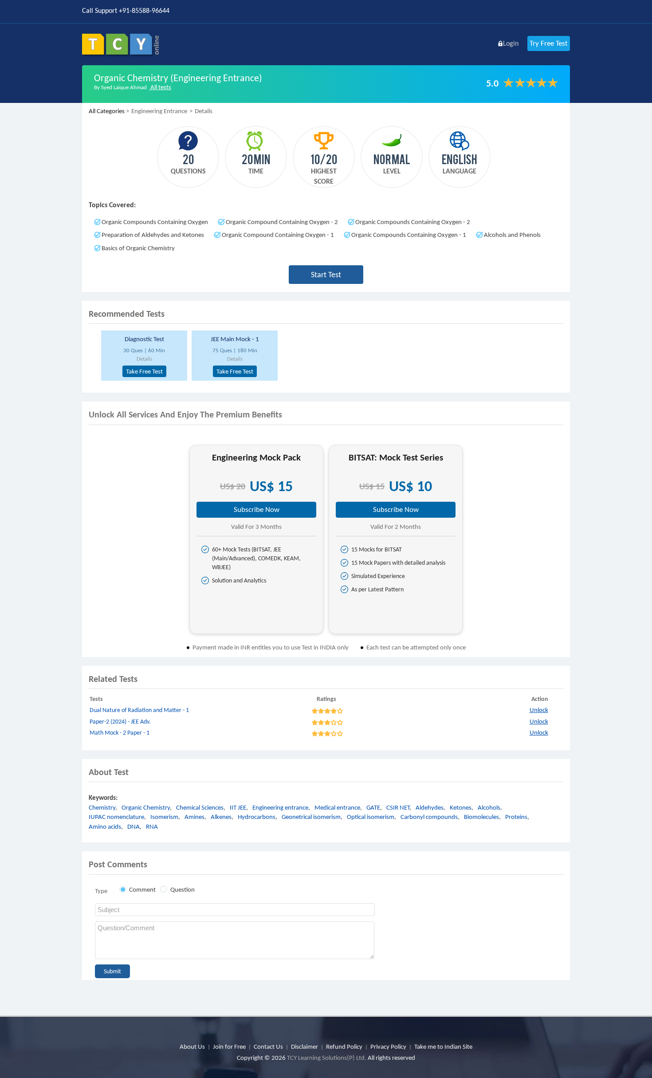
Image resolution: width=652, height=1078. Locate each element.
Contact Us (268, 1046)
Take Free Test (144, 371)
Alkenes (221, 817)
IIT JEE (238, 807)
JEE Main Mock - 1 (235, 339)
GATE (373, 807)
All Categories (107, 111)
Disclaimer (304, 1046)
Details (144, 358)
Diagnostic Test (144, 339)
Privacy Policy (388, 1046)
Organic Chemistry (146, 807)
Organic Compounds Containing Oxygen (155, 222)
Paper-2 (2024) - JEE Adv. (120, 721)
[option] (143, 355)
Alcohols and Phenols (512, 235)
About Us (192, 1046)
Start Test (326, 274)
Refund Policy (344, 1046)
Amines (194, 817)
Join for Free (229, 1046)
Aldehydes (430, 807)
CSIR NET (397, 807)
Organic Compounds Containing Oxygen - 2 (412, 222)
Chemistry (102, 807)
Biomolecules (481, 817)
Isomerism (164, 817)
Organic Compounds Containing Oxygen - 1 (408, 235)
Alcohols (489, 807)
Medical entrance (337, 807)
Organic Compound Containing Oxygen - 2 (282, 222)
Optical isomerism (370, 817)
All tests (160, 87)
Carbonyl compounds (429, 817)
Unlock (539, 710)
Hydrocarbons (256, 817)
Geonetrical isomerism (311, 817)
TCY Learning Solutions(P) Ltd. (326, 1058)
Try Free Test (549, 43)
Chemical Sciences (200, 807)
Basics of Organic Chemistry (138, 248)
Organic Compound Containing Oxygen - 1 (278, 235)
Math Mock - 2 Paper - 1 (119, 732)
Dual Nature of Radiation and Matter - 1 (139, 710)
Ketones (460, 807)
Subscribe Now (256, 509)
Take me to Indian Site (443, 1046)
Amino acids (105, 826)
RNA (152, 826)
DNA (133, 826)
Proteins (516, 817)
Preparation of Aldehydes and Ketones (153, 235)
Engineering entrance (280, 807)
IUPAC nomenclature (116, 817)
